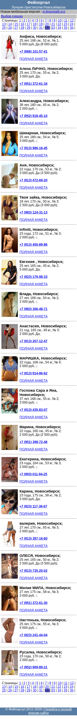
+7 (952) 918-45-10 (33, 116)
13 (4, 24)
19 (41, 24)
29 (28, 28)
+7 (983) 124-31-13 (33, 212)
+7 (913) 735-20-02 (33, 570)
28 (22, 28)
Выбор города (12, 16)
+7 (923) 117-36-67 (33, 506)
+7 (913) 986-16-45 (33, 148)
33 (53, 28)
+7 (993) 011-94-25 (33, 474)
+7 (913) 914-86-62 (33, 373)
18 (35, 24)
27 (16, 28)
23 (65, 24)
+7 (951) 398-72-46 (33, 442)
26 (10, 28)
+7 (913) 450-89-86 (33, 244)
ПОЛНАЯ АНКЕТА (34, 59)
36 (72, 28)
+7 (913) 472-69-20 (33, 180)
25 (4, 28)
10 (60, 20)
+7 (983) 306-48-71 (33, 309)
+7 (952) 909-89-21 (33, 667)
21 (53, 24)
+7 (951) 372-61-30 (33, 603)
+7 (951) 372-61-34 (33, 83)
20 (47, 24)
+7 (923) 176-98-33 (33, 277)
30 (35, 28)
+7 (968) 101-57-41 (33, 51)
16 (22, 24)
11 (66, 20)
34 (59, 28)
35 (65, 28)
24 (72, 24)
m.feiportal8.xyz (54, 11)
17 (28, 24)
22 (59, 24)
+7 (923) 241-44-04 (33, 635)
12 (72, 20)
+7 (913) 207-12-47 (33, 341)
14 (10, 24)
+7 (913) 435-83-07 (33, 410)
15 (16, 24)
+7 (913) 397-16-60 (33, 538)
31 (41, 28)
